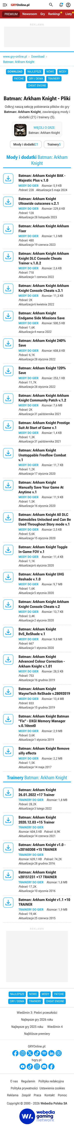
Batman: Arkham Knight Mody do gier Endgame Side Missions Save (37, 322)
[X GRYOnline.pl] (30, 1053)
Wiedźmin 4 (55, 1027)
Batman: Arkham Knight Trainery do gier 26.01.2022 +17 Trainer (37, 799)
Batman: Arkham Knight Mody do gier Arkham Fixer (37, 235)
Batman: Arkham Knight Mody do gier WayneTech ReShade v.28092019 (37, 698)
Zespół (26, 1095)
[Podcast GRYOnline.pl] (44, 1053)
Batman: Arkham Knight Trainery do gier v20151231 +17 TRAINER (37, 881)
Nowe (50, 71)
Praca (37, 1095)
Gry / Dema (36, 78)
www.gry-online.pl (15, 56)
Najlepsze (34, 71)
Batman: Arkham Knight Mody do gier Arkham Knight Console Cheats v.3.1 (37, 295)
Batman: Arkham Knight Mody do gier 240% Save (37, 350)
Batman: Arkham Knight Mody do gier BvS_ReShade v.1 (37, 638)
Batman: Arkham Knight (18, 62)
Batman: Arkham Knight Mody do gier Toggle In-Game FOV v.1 (37, 556)
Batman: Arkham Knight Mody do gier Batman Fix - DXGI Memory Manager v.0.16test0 (37, 728)
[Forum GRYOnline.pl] (59, 1053)
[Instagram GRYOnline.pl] (23, 1053)
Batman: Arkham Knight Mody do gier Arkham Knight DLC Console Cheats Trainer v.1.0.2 (37, 265)
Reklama (12, 1095)
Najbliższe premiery (37, 1034)
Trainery (54, 78)
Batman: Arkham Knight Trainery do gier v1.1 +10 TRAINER (37, 909)
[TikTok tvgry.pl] (30, 1066)
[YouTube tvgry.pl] (23, 1066)
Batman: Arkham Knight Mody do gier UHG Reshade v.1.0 (37, 583)
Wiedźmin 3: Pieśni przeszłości (37, 1012)
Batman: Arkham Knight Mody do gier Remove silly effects (37, 757)
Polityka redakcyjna (51, 1081)
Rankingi (54, 14)
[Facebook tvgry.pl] (51, 1066)
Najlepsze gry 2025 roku (27, 1027)
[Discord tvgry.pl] (44, 1066)
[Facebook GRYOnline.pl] (15, 1053)
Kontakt (49, 1095)
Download (37, 56)
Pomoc (62, 1095)
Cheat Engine (37, 85)
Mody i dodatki (25, 144)
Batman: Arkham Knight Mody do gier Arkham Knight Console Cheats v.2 (37, 611)
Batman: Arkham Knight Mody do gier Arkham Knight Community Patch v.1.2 (37, 405)
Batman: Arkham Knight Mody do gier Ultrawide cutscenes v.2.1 (37, 208)
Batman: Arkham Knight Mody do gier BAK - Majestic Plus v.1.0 (37, 182)
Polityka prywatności (24, 1088)
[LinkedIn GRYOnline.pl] (51, 1053)
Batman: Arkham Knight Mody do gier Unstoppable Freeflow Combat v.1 (37, 462)
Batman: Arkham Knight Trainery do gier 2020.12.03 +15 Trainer (37, 826)
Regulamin (28, 1081)
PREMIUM (11, 14)
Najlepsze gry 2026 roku (37, 1019)
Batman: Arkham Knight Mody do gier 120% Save (37, 377)
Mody (62, 71)
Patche (19, 78)
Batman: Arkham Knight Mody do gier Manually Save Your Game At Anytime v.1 (37, 494)
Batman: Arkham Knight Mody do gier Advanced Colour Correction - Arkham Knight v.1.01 (37, 668)
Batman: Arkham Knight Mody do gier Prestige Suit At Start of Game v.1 (37, 432)
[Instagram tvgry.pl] (37, 1066)
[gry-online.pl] (20, 5)
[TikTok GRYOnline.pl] (37, 1053)
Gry (42, 14)
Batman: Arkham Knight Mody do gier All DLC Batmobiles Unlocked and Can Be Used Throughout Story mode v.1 (37, 526)
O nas (14, 1081)
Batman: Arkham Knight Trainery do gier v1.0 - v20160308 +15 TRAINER (37, 854)
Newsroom (29, 14)
